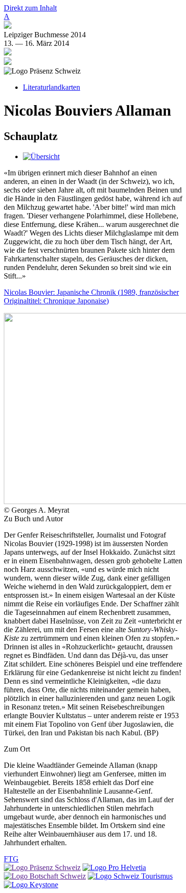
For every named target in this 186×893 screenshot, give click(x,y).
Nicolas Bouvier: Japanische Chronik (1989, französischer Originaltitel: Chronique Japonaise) (91, 296)
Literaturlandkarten (51, 87)
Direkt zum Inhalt (30, 8)
